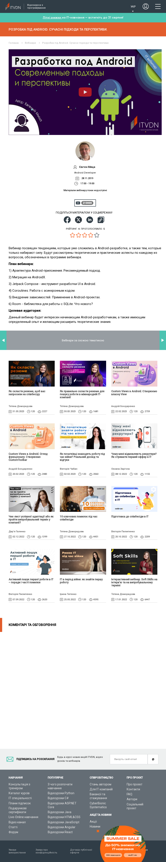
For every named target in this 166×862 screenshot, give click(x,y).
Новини (95, 826)
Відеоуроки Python (61, 793)
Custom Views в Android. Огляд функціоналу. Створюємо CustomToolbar (28, 456)
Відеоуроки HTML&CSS (64, 817)
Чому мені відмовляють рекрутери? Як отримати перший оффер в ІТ (134, 455)
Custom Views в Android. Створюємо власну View (134, 393)
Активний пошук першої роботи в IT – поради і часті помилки (31, 581)
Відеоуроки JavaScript (63, 822)
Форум (13, 832)
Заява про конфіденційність (46, 851)
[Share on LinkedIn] (89, 219)
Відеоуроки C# (58, 798)
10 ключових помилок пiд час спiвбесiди (78, 518)
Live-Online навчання (23, 817)
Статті (13, 827)
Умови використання (17, 851)
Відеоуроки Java (59, 812)
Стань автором (100, 784)
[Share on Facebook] (67, 219)
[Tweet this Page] (78, 219)
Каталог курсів (19, 793)
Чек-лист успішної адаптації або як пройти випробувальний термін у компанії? (31, 519)
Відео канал (17, 822)
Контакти (133, 789)
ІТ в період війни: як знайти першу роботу (81, 581)
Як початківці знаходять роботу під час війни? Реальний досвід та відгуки (82, 456)
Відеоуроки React (60, 832)
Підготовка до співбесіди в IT (129, 516)
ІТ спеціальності (20, 798)
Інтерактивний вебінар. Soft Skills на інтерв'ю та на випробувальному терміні (134, 582)
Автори (132, 799)
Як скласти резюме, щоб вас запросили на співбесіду (27, 393)
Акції (93, 821)
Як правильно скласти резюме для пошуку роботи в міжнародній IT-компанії (82, 394)
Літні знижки (52, 17)
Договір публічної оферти (81, 851)
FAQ (129, 794)
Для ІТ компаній (101, 789)
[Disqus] (83, 686)
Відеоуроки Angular (61, 827)
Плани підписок (20, 803)
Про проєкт (134, 784)
